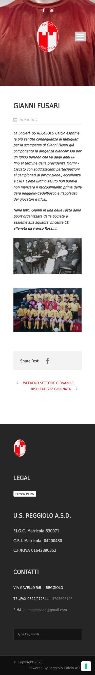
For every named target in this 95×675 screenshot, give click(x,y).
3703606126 (62, 599)
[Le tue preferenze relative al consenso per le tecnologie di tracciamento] (86, 666)
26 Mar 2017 (28, 120)
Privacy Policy (24, 493)
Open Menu (80, 36)
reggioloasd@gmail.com (47, 610)
